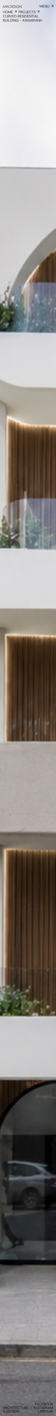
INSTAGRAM (43, 1407)
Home (8, 12)
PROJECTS (27, 12)
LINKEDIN (45, 1411)
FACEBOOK (44, 1404)
